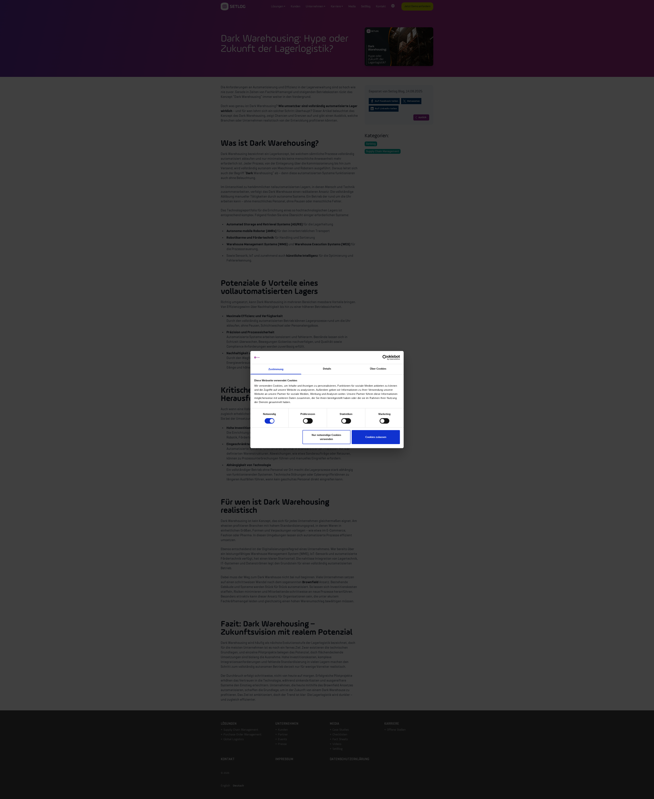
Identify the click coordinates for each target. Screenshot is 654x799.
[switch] (308, 421)
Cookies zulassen (375, 437)
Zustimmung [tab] (276, 369)
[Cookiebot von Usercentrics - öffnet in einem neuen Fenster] (385, 357)
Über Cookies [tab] (378, 368)
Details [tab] (327, 368)
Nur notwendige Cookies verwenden (326, 437)
